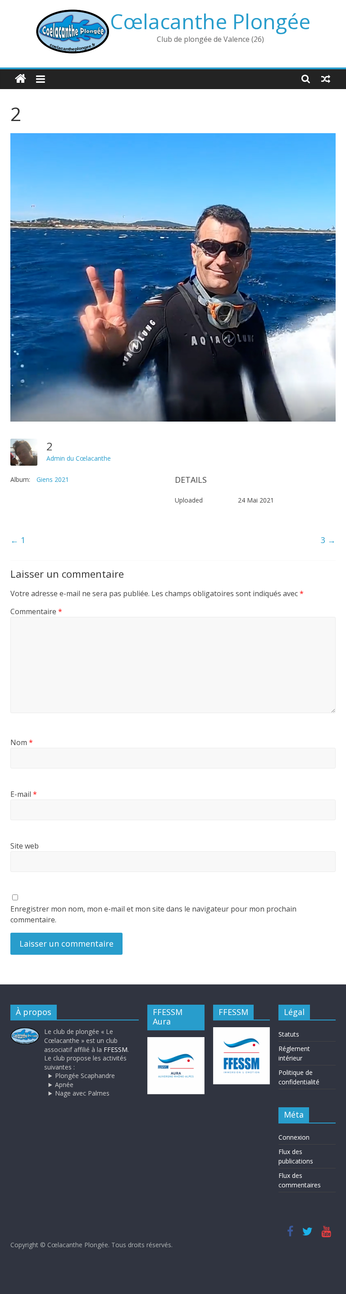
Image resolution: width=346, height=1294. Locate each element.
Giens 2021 (52, 479)
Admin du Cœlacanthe (78, 458)
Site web (24, 846)
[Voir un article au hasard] (326, 78)
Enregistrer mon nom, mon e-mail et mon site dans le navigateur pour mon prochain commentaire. (153, 914)
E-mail (23, 794)
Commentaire (36, 611)
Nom (21, 742)
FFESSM (115, 1049)
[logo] (25, 1031)
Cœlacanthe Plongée (210, 21)
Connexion (294, 1137)
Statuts (288, 1034)
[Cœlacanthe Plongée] (20, 79)
